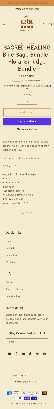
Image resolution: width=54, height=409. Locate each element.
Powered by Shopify (37, 404)
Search (9, 282)
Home (9, 241)
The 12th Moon (21, 404)
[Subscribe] (44, 342)
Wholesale (11, 262)
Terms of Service (15, 289)
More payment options (27, 129)
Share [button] (29, 212)
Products (10, 248)
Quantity (27, 95)
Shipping (17, 80)
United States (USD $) (25, 382)
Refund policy (13, 296)
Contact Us (12, 255)
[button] (3, 24)
